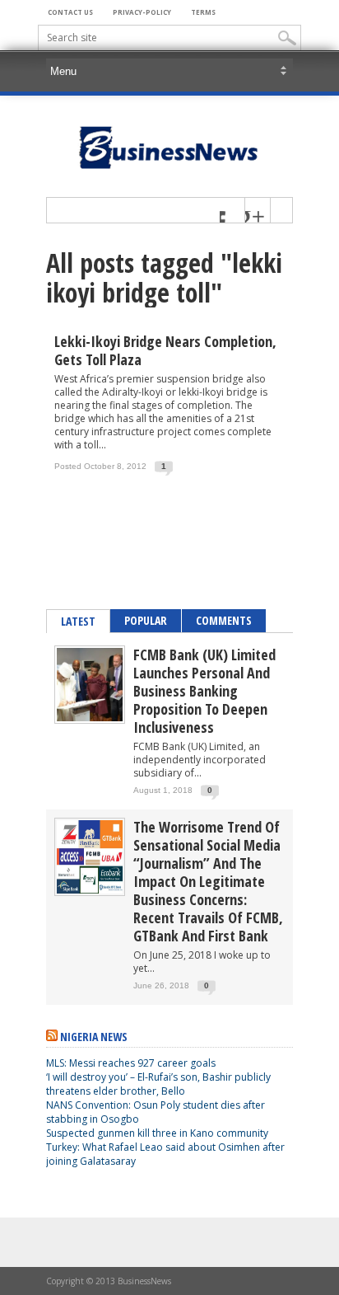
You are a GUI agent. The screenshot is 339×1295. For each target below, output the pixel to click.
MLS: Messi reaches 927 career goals (131, 1063)
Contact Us (70, 11)
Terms (203, 11)
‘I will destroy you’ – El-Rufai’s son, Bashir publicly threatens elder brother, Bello (158, 1084)
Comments (224, 620)
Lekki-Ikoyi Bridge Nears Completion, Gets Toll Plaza (165, 350)
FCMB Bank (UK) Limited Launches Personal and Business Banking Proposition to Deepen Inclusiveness (204, 690)
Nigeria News (94, 1036)
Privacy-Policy (142, 11)
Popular (145, 620)
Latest (78, 621)
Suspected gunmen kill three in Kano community (158, 1133)
